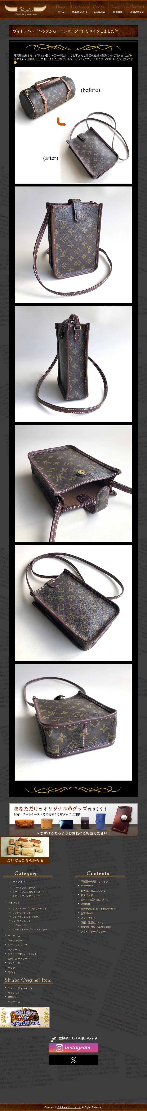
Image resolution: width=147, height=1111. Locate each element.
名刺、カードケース (19, 958)
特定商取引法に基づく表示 (96, 926)
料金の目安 (87, 895)
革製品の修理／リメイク (94, 881)
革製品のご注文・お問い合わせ (98, 908)
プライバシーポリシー (93, 931)
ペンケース (14, 963)
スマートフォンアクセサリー (27, 896)
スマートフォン (16, 881)
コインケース (19, 925)
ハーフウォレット (21, 921)
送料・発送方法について (94, 899)
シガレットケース (18, 945)
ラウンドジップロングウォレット (29, 908)
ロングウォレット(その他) (25, 917)
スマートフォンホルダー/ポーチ (28, 892)
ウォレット (14, 902)
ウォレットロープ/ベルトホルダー (29, 929)
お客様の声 (87, 913)
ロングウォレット (21, 912)
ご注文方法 (87, 886)
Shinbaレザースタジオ (69, 1107)
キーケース (14, 935)
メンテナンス (88, 918)
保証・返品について (92, 922)
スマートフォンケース (23, 887)
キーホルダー (15, 940)
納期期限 (86, 904)
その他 (11, 972)
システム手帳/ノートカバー (23, 954)
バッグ (11, 967)
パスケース (14, 949)
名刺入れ (13, 997)
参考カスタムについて (93, 890)
